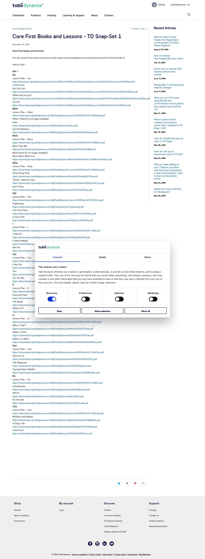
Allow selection (102, 311)
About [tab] (147, 257)
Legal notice (132, 554)
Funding (51, 15)
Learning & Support (73, 15)
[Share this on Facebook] (127, 483)
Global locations (156, 520)
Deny (59, 311)
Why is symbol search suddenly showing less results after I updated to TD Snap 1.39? (168, 124)
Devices (17, 510)
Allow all (145, 311)
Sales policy (108, 554)
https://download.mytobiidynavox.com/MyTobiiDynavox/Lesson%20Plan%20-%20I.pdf (56, 230)
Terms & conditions (80, 554)
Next (143, 28)
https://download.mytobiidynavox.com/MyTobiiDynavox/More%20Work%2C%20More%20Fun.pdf (62, 159)
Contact (108, 15)
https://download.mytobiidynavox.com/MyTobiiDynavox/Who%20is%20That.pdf (52, 328)
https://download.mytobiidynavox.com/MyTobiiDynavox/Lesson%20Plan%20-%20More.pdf (58, 142)
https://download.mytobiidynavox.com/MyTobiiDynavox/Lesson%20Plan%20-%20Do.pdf (57, 382)
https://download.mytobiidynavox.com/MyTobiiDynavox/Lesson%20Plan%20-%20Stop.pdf (58, 169)
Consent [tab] (57, 257)
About (94, 15)
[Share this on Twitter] (119, 483)
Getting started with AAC (115, 531)
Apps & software (21, 515)
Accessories (19, 520)
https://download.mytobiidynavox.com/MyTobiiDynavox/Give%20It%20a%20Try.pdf (54, 358)
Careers (107, 510)
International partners (158, 526)
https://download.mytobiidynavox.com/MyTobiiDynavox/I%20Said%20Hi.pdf (51, 237)
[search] (189, 15)
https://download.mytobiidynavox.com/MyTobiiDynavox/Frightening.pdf (48, 206)
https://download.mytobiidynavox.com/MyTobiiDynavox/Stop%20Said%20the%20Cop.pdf (58, 183)
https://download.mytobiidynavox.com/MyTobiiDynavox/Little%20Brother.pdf (51, 389)
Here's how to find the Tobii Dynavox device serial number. (168, 71)
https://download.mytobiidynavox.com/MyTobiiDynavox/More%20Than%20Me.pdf (53, 149)
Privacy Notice (95, 554)
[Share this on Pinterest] (135, 483)
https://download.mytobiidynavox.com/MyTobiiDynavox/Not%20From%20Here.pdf (54, 213)
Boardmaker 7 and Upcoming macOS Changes (169, 86)
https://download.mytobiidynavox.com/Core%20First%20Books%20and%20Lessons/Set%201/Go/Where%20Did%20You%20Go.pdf (81, 98)
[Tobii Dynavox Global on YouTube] (112, 545)
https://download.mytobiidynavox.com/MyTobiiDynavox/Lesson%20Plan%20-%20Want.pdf (58, 115)
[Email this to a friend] (143, 483)
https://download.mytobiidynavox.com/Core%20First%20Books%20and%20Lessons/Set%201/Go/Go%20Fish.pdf (71, 105)
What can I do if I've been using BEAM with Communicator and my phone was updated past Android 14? (169, 103)
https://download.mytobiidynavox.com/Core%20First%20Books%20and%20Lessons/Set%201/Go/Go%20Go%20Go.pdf (75, 91)
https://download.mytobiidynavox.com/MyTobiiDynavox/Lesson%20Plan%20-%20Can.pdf (58, 352)
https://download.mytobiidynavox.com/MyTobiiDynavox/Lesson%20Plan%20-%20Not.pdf (57, 200)
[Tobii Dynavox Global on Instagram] (97, 545)
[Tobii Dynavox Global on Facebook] (90, 545)
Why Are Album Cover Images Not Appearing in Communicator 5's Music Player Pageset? (166, 41)
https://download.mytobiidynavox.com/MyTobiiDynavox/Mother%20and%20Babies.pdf (56, 420)
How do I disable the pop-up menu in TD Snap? (168, 140)
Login (61, 510)
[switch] (85, 299)
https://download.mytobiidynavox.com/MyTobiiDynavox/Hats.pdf (44, 125)
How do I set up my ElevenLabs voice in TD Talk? (168, 153)
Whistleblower (145, 554)
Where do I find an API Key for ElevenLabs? (167, 190)
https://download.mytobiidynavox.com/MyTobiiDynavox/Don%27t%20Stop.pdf (52, 189)
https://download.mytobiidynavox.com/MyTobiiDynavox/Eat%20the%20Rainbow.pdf (55, 132)
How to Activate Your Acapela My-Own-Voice (168, 57)
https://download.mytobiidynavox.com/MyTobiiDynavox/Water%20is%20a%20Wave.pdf (56, 342)
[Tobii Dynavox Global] (27, 5)
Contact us (154, 515)
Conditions (18, 15)
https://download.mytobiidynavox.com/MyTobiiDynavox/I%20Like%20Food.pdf (52, 433)
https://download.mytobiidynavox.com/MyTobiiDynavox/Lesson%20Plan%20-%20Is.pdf (56, 321)
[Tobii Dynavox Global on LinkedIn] (104, 545)
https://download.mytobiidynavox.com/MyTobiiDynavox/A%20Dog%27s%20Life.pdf (54, 426)
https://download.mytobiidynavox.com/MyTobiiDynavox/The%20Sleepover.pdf (51, 365)
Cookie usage (120, 554)
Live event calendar (112, 515)
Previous (135, 28)
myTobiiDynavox (111, 526)
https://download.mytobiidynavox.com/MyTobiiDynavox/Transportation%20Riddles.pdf (55, 372)
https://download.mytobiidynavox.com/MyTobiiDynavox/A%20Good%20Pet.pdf (52, 220)
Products (36, 15)
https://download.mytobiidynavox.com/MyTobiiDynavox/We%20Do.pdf (48, 396)
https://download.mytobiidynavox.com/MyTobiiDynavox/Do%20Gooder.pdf (50, 403)
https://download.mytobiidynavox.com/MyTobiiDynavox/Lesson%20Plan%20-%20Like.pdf (57, 413)
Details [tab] (102, 257)
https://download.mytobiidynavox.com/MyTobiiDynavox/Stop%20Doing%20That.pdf (55, 176)
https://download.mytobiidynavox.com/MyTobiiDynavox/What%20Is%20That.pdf (53, 335)
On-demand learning (113, 520)
